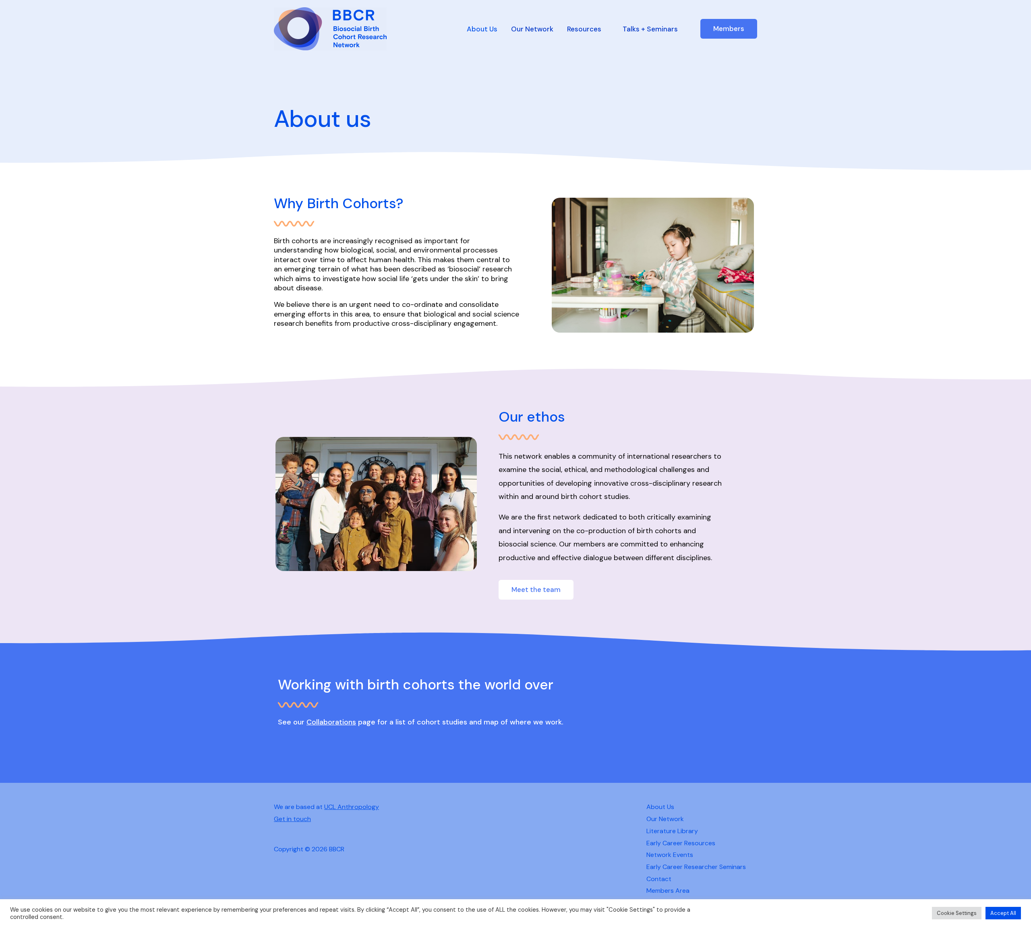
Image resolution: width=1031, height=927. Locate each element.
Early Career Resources (680, 843)
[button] (728, 29)
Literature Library (672, 831)
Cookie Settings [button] (957, 913)
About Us (482, 29)
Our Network (532, 29)
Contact (658, 879)
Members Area (667, 890)
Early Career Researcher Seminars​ (696, 867)
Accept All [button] (1003, 913)
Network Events (669, 854)
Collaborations (331, 722)
